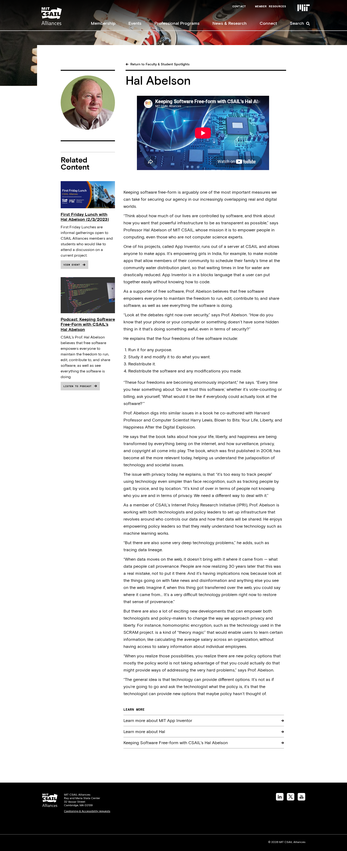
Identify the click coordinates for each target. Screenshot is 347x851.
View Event (71, 264)
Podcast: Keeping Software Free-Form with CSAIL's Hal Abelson (88, 324)
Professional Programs (176, 23)
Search (297, 23)
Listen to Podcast (77, 386)
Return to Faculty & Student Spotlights (160, 64)
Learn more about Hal (144, 731)
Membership (103, 23)
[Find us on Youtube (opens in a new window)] (301, 799)
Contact (239, 6)
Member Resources (270, 6)
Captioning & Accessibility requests (87, 811)
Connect (268, 23)
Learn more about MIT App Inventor (157, 720)
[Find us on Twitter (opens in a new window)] (290, 799)
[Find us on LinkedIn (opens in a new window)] (280, 799)
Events (134, 23)
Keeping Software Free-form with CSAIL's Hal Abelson (175, 742)
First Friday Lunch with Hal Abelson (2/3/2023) (85, 217)
